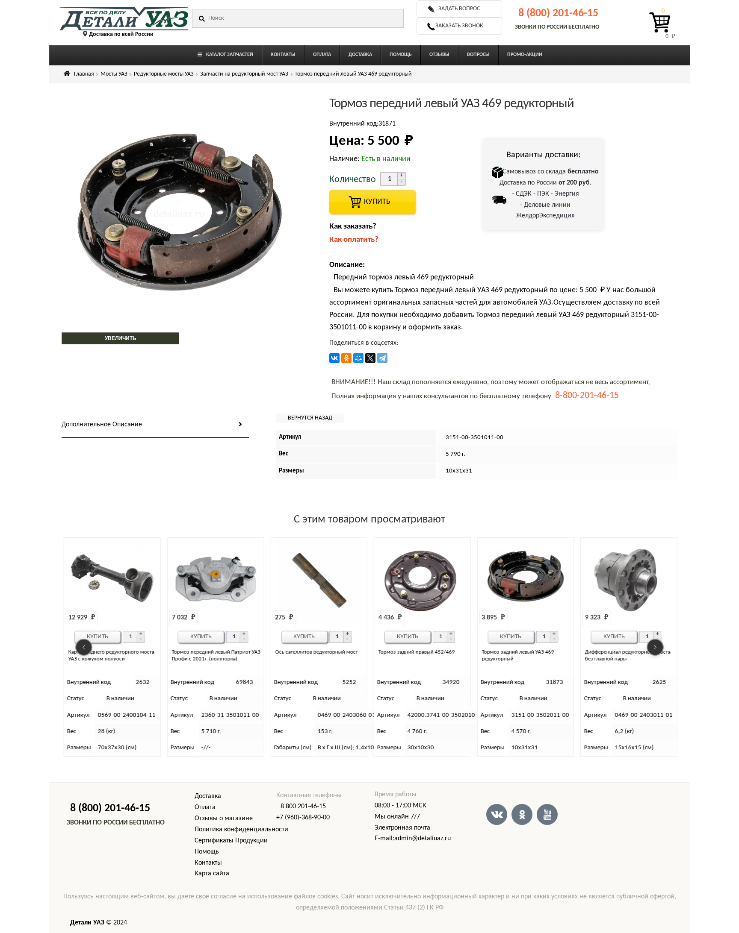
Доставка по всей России (121, 34)
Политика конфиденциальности (241, 829)
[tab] (155, 425)
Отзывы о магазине (224, 818)
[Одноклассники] (346, 358)
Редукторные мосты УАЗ (164, 74)
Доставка (208, 796)
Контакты (208, 863)
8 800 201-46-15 (303, 806)
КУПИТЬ (372, 202)
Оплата (205, 807)
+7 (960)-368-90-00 (303, 817)
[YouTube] (547, 814)
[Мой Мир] (358, 358)
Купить (97, 637)
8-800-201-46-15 (587, 396)
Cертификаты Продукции (231, 840)
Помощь (207, 851)
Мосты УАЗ (114, 74)
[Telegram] (382, 358)
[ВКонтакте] (334, 358)
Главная (84, 74)
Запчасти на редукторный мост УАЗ (244, 74)
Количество (352, 180)
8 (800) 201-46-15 (558, 13)
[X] (370, 358)
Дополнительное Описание (102, 424)
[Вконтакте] (496, 814)
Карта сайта (212, 873)
